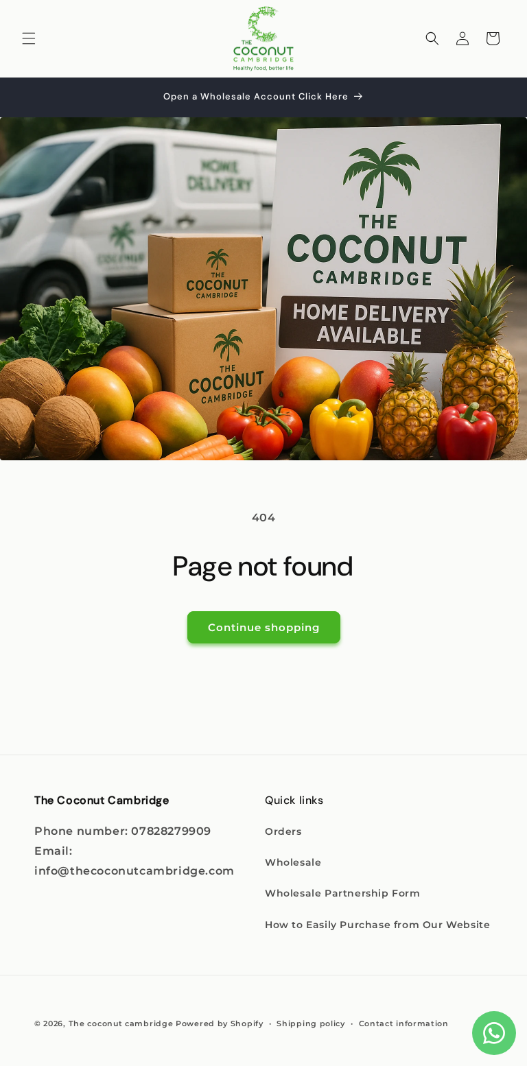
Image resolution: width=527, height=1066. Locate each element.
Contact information (404, 1023)
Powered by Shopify (220, 1023)
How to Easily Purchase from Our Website (377, 925)
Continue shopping (264, 627)
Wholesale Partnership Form (343, 893)
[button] (29, 38)
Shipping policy (311, 1023)
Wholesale (293, 862)
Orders (283, 831)
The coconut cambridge (121, 1023)
